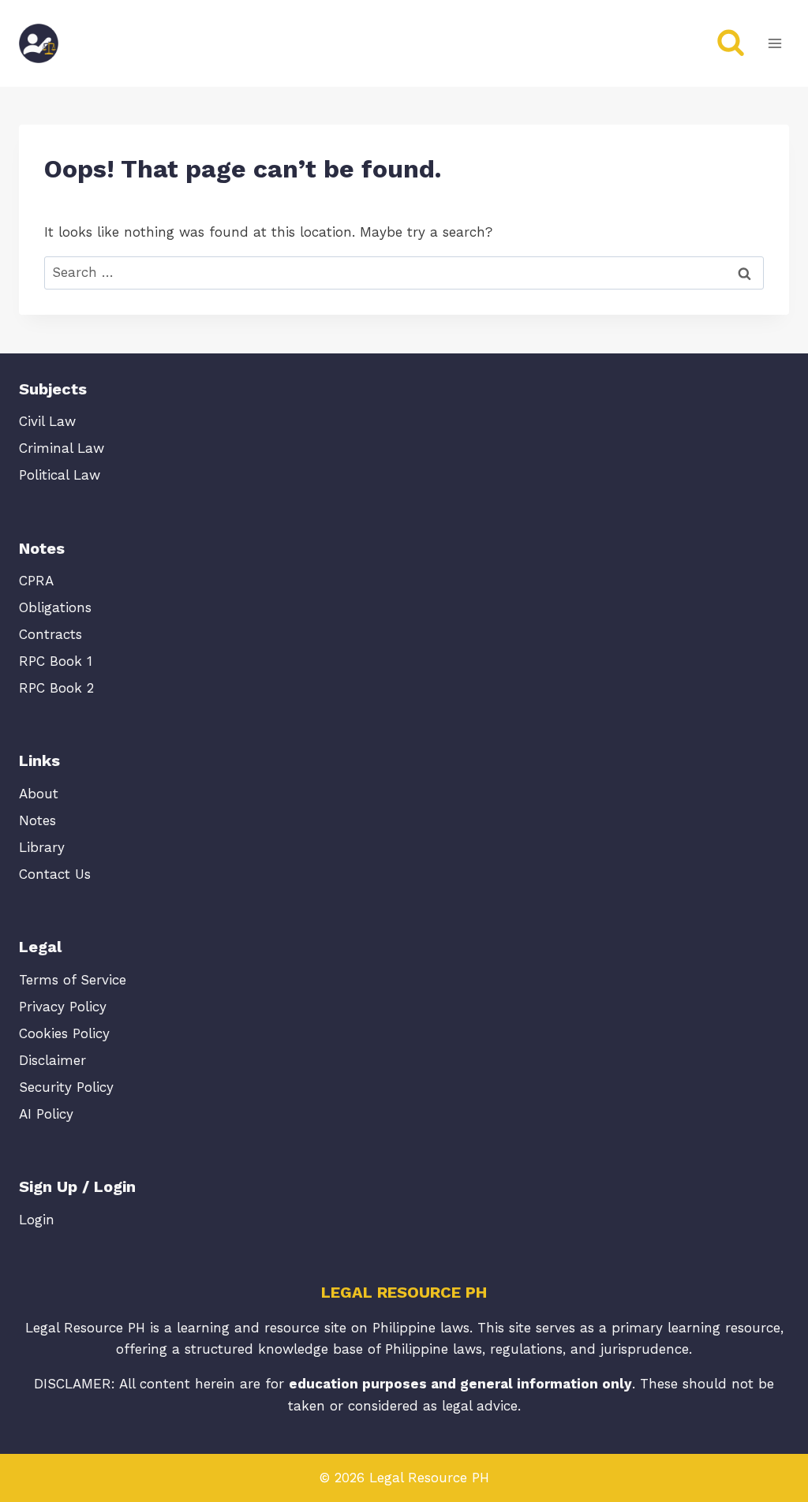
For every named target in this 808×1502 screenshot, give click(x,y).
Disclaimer (52, 1060)
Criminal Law (61, 448)
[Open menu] (774, 43)
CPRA (36, 580)
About (38, 793)
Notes (37, 820)
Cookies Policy (64, 1033)
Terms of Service (72, 980)
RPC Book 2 (56, 688)
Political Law (59, 475)
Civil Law (47, 421)
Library (42, 847)
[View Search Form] (730, 43)
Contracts (50, 634)
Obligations (55, 607)
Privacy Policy (63, 1006)
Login (36, 1219)
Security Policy (66, 1087)
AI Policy (46, 1114)
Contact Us (55, 874)
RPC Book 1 (55, 661)
